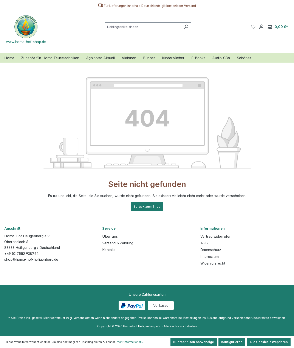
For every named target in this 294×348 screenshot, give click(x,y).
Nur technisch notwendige (193, 342)
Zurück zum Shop (147, 206)
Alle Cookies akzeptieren (269, 342)
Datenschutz (210, 250)
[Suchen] (186, 26)
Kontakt (108, 250)
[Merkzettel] (253, 26)
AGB (204, 243)
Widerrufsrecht (212, 263)
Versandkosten (83, 318)
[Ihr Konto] (261, 26)
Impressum (209, 256)
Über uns (110, 236)
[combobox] (143, 26)
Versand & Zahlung (117, 243)
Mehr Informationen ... (130, 341)
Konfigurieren (231, 342)
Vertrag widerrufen (215, 236)
